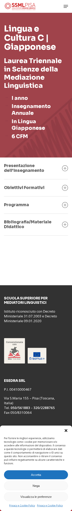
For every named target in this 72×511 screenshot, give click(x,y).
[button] (66, 431)
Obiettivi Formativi (24, 187)
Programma (16, 204)
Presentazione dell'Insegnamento (24, 168)
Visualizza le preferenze (36, 496)
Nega (36, 485)
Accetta (36, 474)
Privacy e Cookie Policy (22, 505)
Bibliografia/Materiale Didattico (27, 224)
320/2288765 (44, 407)
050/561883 (20, 407)
